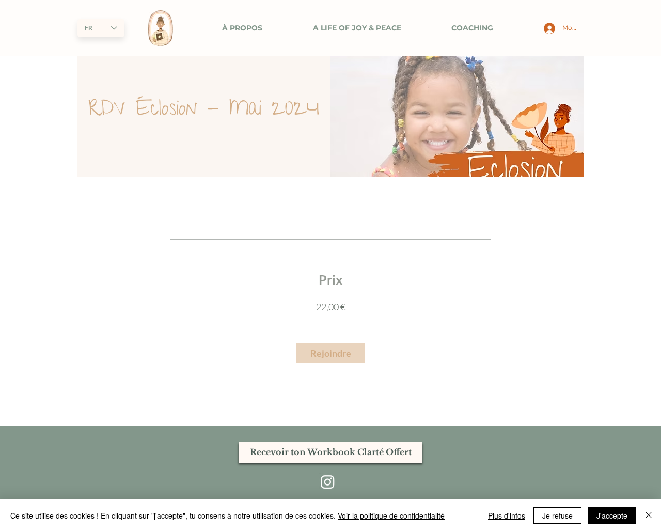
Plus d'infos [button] (506, 515)
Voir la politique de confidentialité (391, 515)
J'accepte (611, 515)
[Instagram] (328, 482)
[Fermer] (648, 515)
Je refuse (557, 515)
